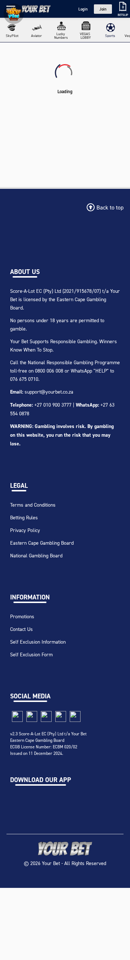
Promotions (22, 616)
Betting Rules (24, 517)
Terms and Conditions (33, 505)
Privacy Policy (25, 530)
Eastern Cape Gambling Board (42, 543)
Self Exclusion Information (38, 642)
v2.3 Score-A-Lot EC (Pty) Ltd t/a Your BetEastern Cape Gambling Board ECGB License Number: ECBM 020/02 (48, 740)
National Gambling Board (36, 555)
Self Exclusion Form (31, 654)
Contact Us (21, 629)
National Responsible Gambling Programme (74, 362)
